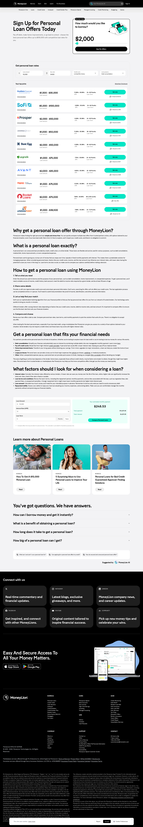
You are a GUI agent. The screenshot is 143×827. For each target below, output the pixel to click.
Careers (49, 738)
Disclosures (96, 759)
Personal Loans (51, 701)
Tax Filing (113, 712)
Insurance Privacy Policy (69, 761)
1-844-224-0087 (115, 740)
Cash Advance (51, 704)
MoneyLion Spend (84, 701)
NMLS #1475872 (86, 759)
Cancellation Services (117, 722)
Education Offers (115, 714)
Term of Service (83, 740)
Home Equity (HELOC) (53, 714)
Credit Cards (51, 702)
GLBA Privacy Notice (85, 746)
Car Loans (50, 718)
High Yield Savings (84, 706)
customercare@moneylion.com (120, 742)
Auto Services (115, 710)
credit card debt (54, 346)
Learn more (31, 821)
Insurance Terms (96, 761)
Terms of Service (64, 759)
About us (50, 736)
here (118, 343)
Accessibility (82, 750)
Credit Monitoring (116, 701)
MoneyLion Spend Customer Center (89, 751)
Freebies (81, 722)
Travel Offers (114, 718)
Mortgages (50, 716)
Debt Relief (114, 702)
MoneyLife (50, 740)
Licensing (81, 748)
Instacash (50, 706)
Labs (48, 746)
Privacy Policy (83, 742)
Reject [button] (98, 821)
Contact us (82, 736)
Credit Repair (114, 720)
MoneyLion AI (124, 562)
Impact (49, 748)
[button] (120, 821)
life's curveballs (96, 355)
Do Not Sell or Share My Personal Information (92, 744)
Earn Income (82, 704)
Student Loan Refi (116, 704)
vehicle (74, 353)
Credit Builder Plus (52, 710)
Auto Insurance (115, 706)
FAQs (80, 738)
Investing (81, 708)
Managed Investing (84, 710)
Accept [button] (107, 821)
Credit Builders (51, 708)
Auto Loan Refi (115, 708)
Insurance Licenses (84, 761)
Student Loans (51, 712)
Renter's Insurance (116, 716)
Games (81, 720)
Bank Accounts (83, 702)
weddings (87, 353)
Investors (50, 744)
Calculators (50, 742)
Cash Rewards (83, 723)
